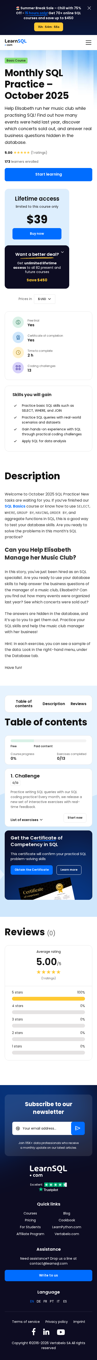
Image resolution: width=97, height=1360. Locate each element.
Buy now (37, 233)
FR (45, 1301)
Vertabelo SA (60, 1343)
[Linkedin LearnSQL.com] (46, 1332)
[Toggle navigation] (88, 42)
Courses (30, 1213)
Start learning (48, 174)
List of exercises (24, 819)
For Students (30, 1227)
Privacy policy (56, 1321)
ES (65, 1301)
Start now (75, 818)
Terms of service (26, 1321)
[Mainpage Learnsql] (16, 42)
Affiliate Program (30, 1234)
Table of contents (23, 703)
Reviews (78, 704)
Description (54, 704)
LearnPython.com (66, 1227)
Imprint (79, 1321)
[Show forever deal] (62, 252)
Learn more (69, 870)
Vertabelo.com (67, 1234)
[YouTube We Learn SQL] (61, 1332)
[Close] (89, 8)
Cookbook (67, 1220)
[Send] (78, 1128)
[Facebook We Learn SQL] (34, 1332)
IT (58, 1301)
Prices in (25, 298)
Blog (66, 1213)
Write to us (48, 1275)
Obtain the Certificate (32, 870)
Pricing (30, 1220)
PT (52, 1301)
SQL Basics (15, 506)
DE (39, 1301)
